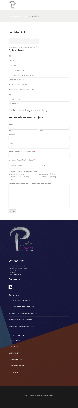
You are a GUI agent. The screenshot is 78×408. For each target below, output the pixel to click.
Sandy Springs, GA (16, 366)
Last (41, 130)
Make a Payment (15, 99)
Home (11, 56)
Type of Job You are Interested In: (24, 171)
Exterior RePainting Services (22, 75)
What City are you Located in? (22, 151)
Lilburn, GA (13, 347)
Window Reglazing (49, 177)
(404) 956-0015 (20, 266)
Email (11, 143)
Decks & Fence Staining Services (23, 313)
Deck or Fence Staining (20, 177)
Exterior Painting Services (20, 300)
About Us (12, 61)
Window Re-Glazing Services (21, 89)
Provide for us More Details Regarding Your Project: (30, 183)
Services (12, 65)
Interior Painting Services (20, 320)
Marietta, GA (14, 340)
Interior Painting (16, 80)
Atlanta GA (13, 372)
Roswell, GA (14, 353)
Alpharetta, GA (15, 359)
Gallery (12, 94)
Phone (12, 135)
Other (13, 179)
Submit (12, 211)
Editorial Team (28, 47)
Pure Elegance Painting (18, 16)
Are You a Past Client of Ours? (22, 160)
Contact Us (13, 104)
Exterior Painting (16, 70)
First (10, 130)
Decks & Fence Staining (19, 85)
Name (12, 124)
